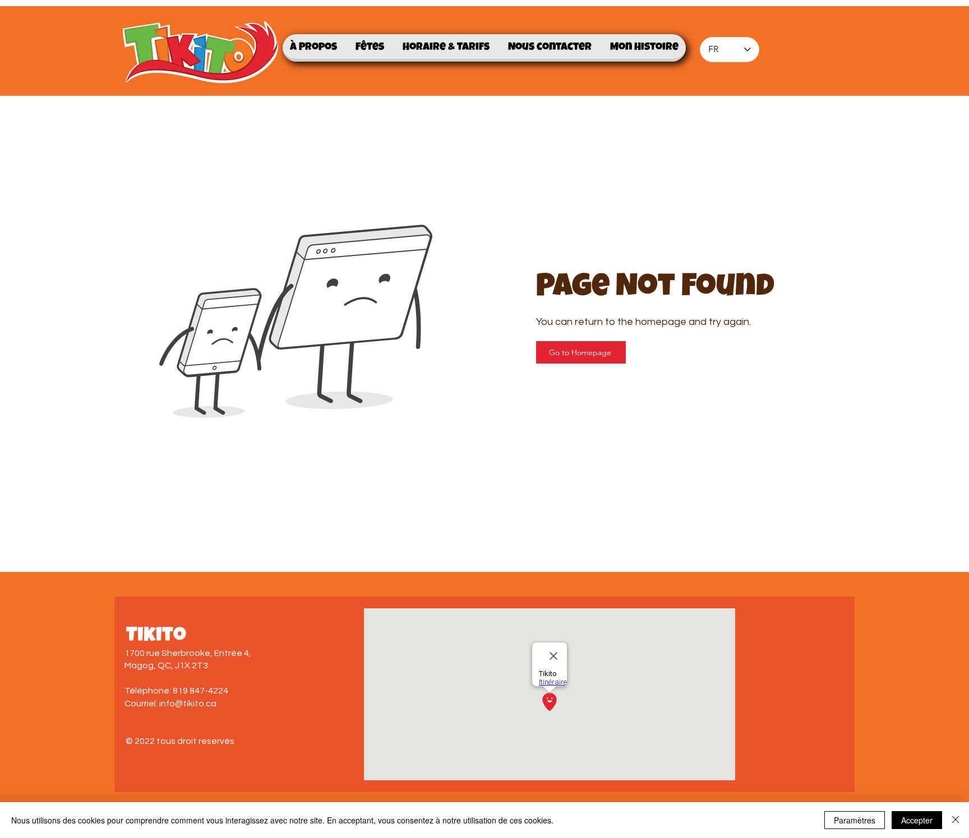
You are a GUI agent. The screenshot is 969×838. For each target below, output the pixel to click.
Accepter (917, 820)
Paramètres (854, 820)
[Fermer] (955, 820)
